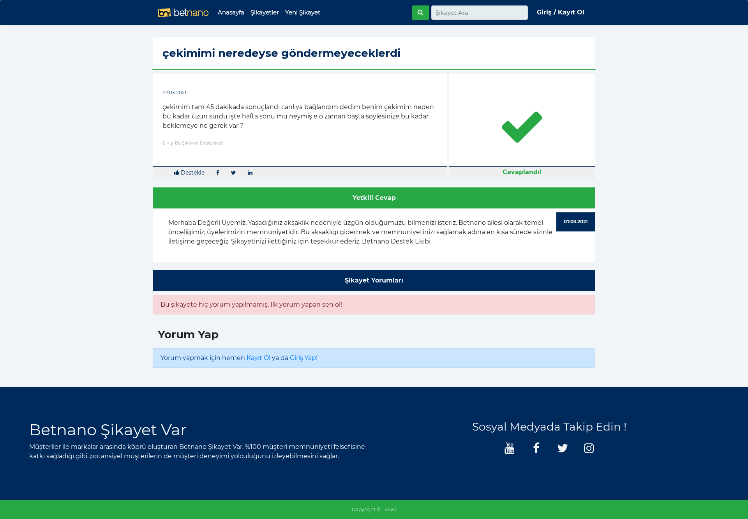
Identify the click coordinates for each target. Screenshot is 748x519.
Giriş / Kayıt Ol (560, 12)
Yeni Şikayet (302, 12)
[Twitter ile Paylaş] (233, 173)
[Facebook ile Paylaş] (217, 173)
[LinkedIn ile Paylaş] (250, 173)
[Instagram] (589, 450)
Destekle (192, 172)
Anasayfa (231, 12)
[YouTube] (509, 450)
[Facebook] (536, 450)
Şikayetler (265, 12)
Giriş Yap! (304, 358)
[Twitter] (562, 450)
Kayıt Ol (258, 358)
